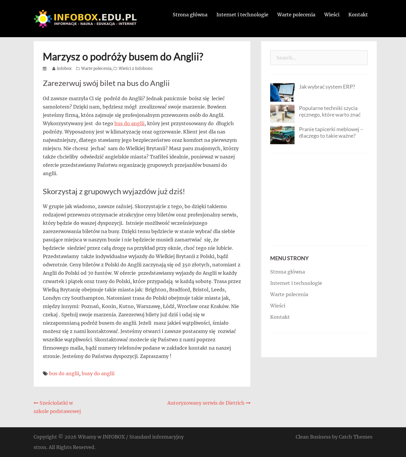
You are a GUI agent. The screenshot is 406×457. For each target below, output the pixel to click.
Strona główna (190, 15)
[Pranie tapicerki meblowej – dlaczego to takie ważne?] (282, 134)
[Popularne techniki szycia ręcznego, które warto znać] (282, 113)
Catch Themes (355, 437)
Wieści (331, 15)
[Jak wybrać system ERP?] (282, 92)
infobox (64, 68)
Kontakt (358, 15)
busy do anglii (98, 373)
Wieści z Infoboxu (135, 68)
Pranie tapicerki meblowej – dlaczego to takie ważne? (331, 132)
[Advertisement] (319, 199)
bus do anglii (129, 123)
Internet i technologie (242, 15)
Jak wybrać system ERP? (327, 86)
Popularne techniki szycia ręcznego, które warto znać (330, 111)
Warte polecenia (296, 15)
